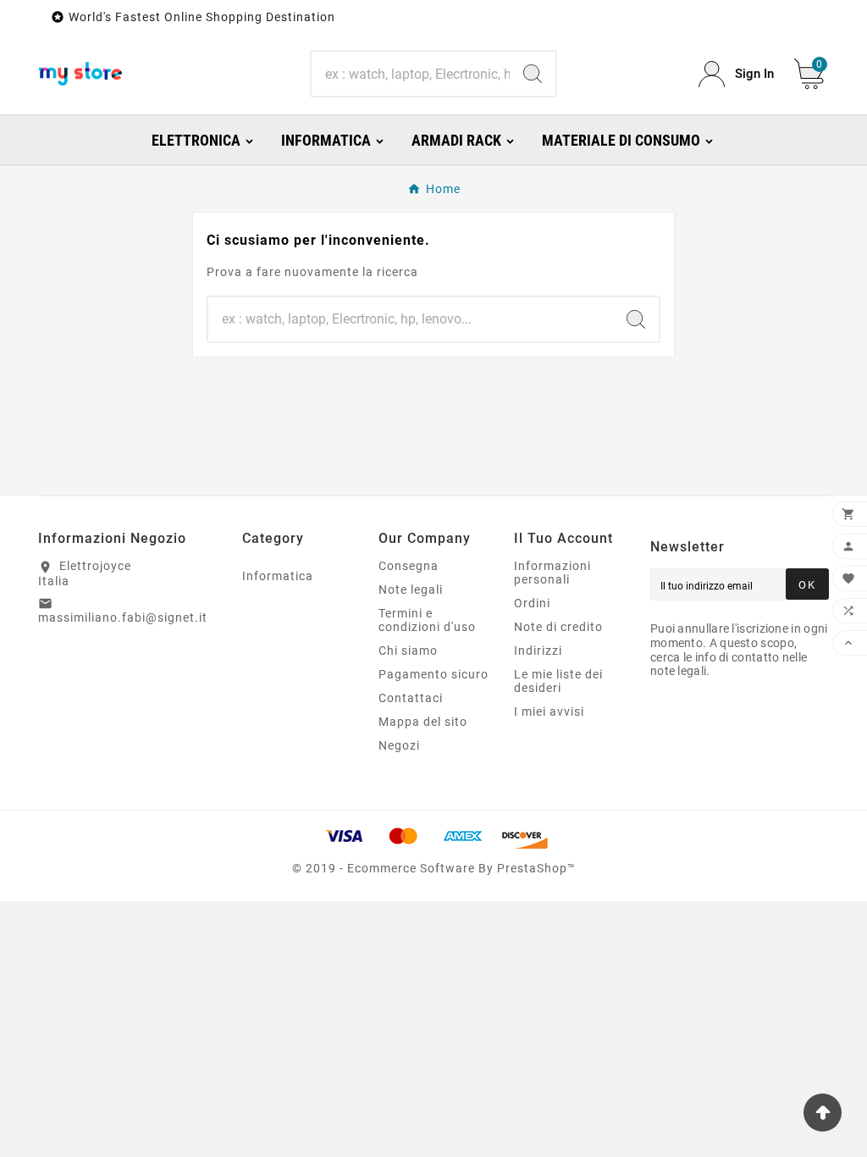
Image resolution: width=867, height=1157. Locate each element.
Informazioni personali (552, 572)
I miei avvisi (549, 711)
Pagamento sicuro (433, 674)
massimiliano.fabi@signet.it (122, 617)
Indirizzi (538, 650)
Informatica (277, 576)
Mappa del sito (422, 721)
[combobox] (410, 74)
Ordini (532, 603)
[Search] (532, 73)
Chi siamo (408, 650)
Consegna (408, 566)
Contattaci (410, 698)
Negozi (399, 745)
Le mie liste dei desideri (558, 681)
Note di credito (558, 627)
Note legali (410, 589)
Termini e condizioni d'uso (427, 620)
